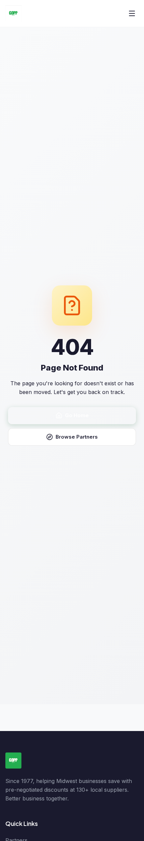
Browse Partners (77, 437)
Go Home (77, 415)
